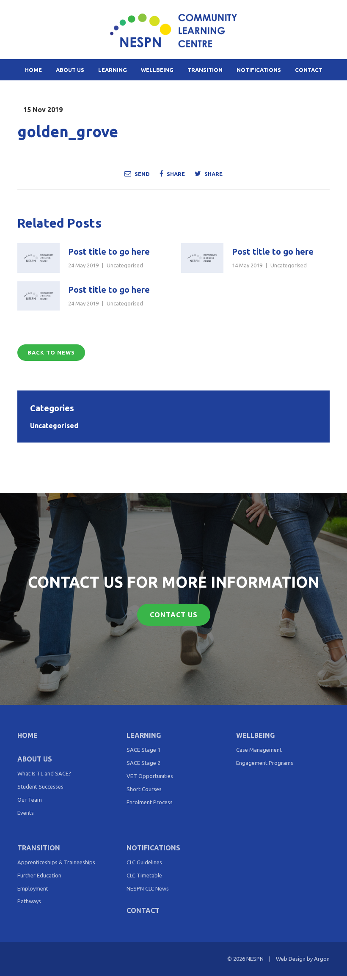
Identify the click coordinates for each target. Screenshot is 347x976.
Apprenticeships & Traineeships (56, 862)
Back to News (51, 352)
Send (141, 174)
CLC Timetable (144, 875)
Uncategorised (125, 265)
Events (25, 813)
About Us (70, 70)
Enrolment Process (150, 802)
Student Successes (40, 786)
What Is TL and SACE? (44, 773)
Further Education (39, 875)
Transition (205, 70)
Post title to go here (109, 251)
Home (33, 70)
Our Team (29, 800)
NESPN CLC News (148, 888)
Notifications (259, 70)
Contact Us (174, 615)
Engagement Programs (264, 763)
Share (175, 174)
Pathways (29, 901)
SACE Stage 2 (143, 763)
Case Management (259, 750)
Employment (32, 888)
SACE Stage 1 (143, 750)
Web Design (291, 959)
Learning (112, 70)
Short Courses (144, 789)
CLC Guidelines (144, 862)
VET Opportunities (150, 776)
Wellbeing (157, 70)
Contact (308, 70)
